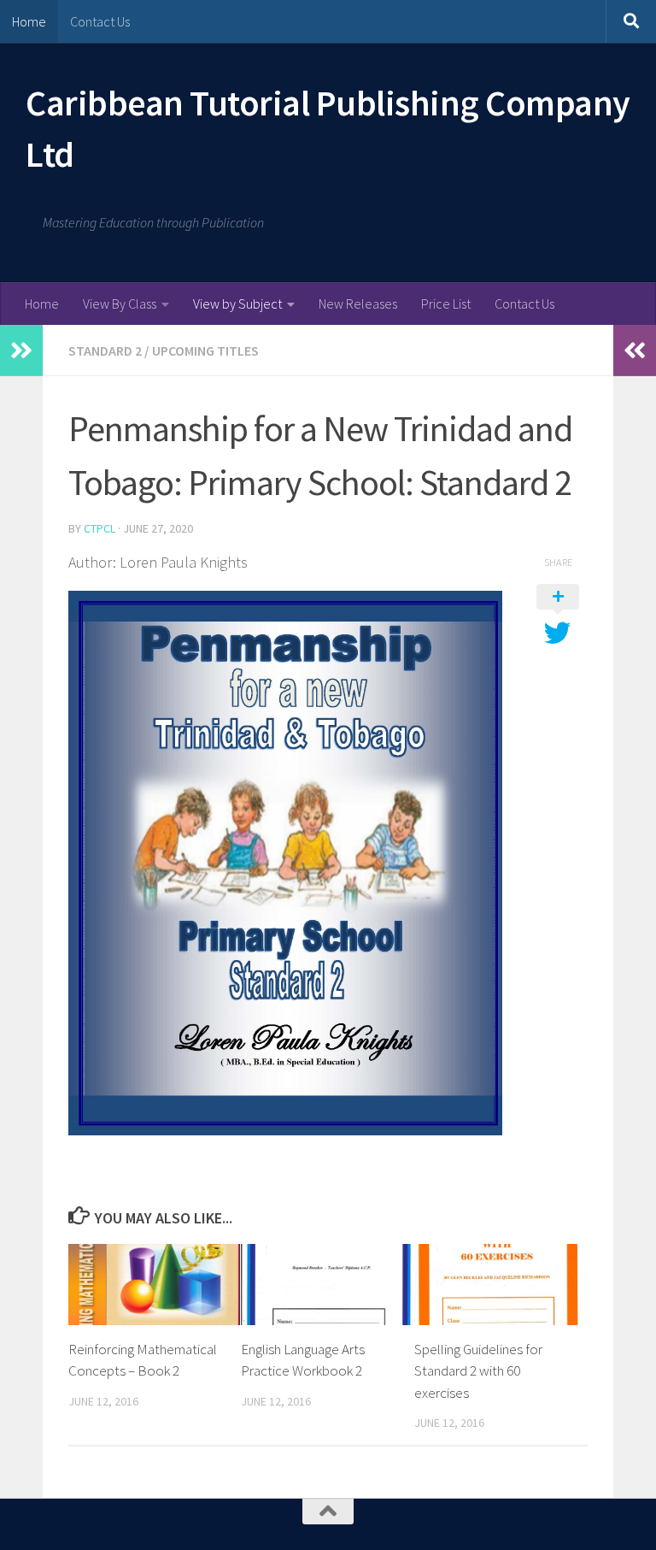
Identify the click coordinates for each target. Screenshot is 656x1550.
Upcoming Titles (205, 350)
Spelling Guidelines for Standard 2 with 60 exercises (478, 1371)
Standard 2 (105, 350)
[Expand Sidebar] (21, 350)
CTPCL (99, 528)
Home (29, 21)
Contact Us (100, 21)
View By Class (119, 303)
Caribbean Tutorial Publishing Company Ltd (328, 128)
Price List (446, 303)
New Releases (358, 303)
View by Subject (237, 303)
